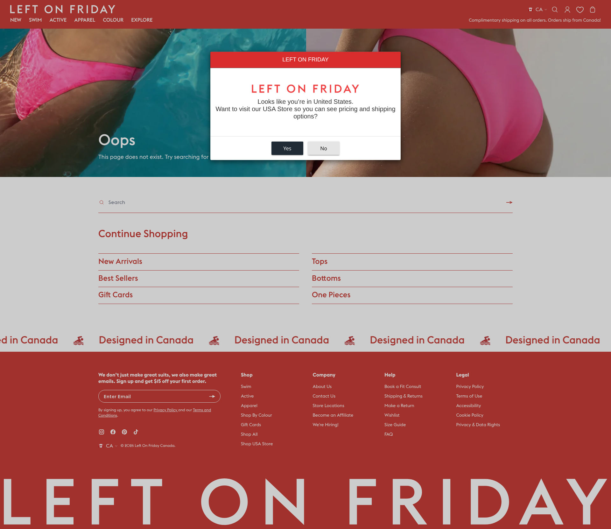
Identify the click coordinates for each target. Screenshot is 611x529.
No (323, 148)
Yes (287, 148)
